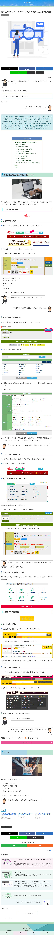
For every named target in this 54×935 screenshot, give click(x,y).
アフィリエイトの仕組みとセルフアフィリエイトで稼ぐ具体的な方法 (42, 815)
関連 (17, 167)
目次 (24, 138)
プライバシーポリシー (45, 930)
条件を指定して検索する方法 (25, 149)
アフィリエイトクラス (7, 826)
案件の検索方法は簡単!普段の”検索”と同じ (26, 142)
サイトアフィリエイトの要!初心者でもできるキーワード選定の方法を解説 (8, 815)
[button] (35, 72)
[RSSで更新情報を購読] (40, 845)
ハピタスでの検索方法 (21, 156)
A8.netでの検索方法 (21, 144)
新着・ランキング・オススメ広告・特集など (29, 162)
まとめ (16, 165)
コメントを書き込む (27, 913)
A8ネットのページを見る (27, 606)
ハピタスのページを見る (27, 742)
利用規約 (27, 930)
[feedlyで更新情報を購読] (14, 845)
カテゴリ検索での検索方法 (24, 151)
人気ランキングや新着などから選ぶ (27, 153)
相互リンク (9, 930)
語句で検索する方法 (23, 146)
